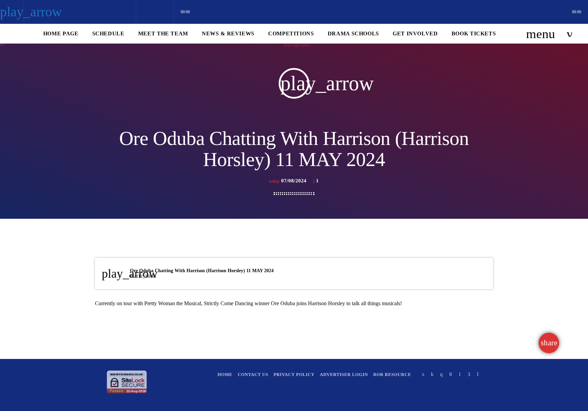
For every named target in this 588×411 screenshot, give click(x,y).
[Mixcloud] (432, 374)
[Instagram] (441, 374)
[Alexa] (478, 374)
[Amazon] (469, 374)
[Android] (459, 374)
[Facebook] (450, 374)
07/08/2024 (288, 181)
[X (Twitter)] (423, 374)
